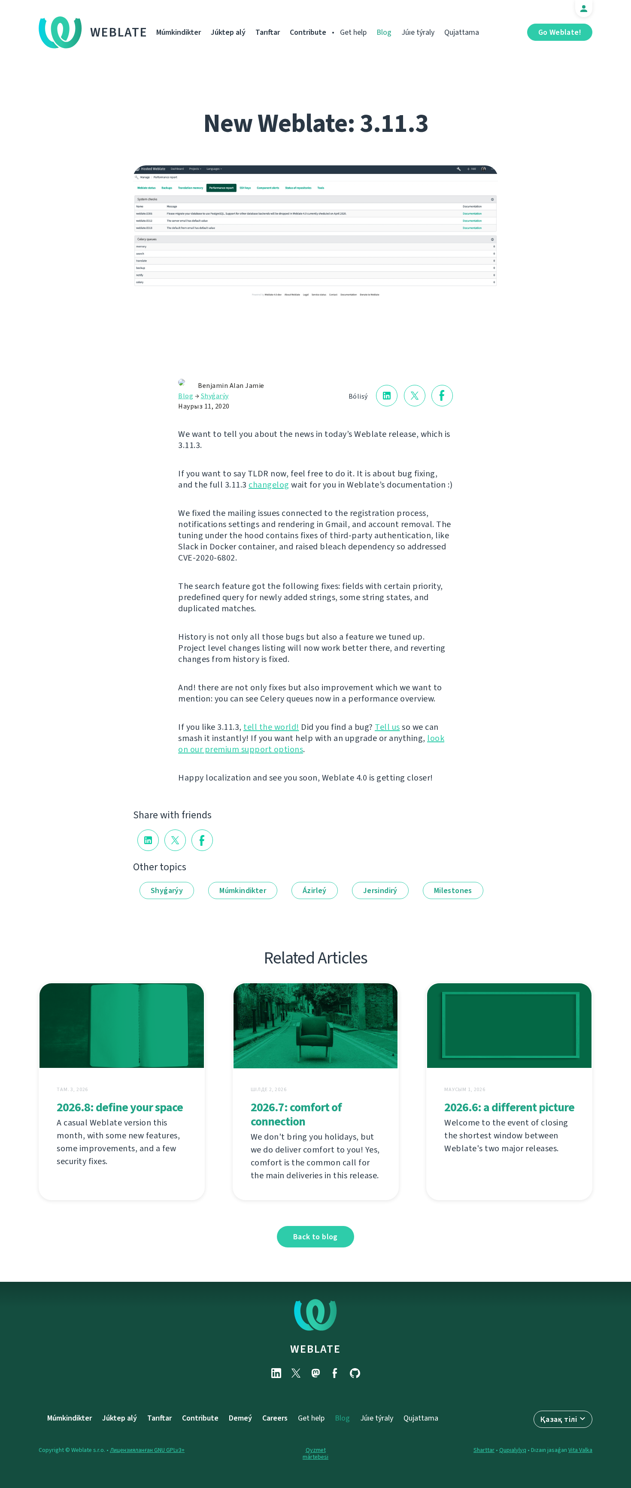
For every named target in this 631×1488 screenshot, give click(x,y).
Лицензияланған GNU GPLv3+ (147, 1450)
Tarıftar (267, 32)
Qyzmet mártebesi (315, 1453)
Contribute (308, 32)
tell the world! (271, 727)
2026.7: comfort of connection (296, 1114)
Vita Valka (580, 1450)
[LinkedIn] (276, 1373)
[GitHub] (355, 1373)
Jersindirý (380, 890)
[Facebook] (335, 1373)
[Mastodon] (315, 1373)
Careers (275, 1418)
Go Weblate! (559, 32)
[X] (295, 1373)
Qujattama (461, 32)
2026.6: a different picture (509, 1107)
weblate (315, 1349)
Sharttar (483, 1450)
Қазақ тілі (558, 1419)
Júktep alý (228, 32)
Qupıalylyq (512, 1450)
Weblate (119, 32)
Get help (353, 32)
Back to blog (315, 1237)
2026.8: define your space (120, 1107)
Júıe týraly (417, 32)
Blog (383, 32)
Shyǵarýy (215, 395)
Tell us (387, 727)
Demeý (240, 1418)
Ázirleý (315, 890)
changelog (269, 485)
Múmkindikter (178, 32)
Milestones (453, 890)
